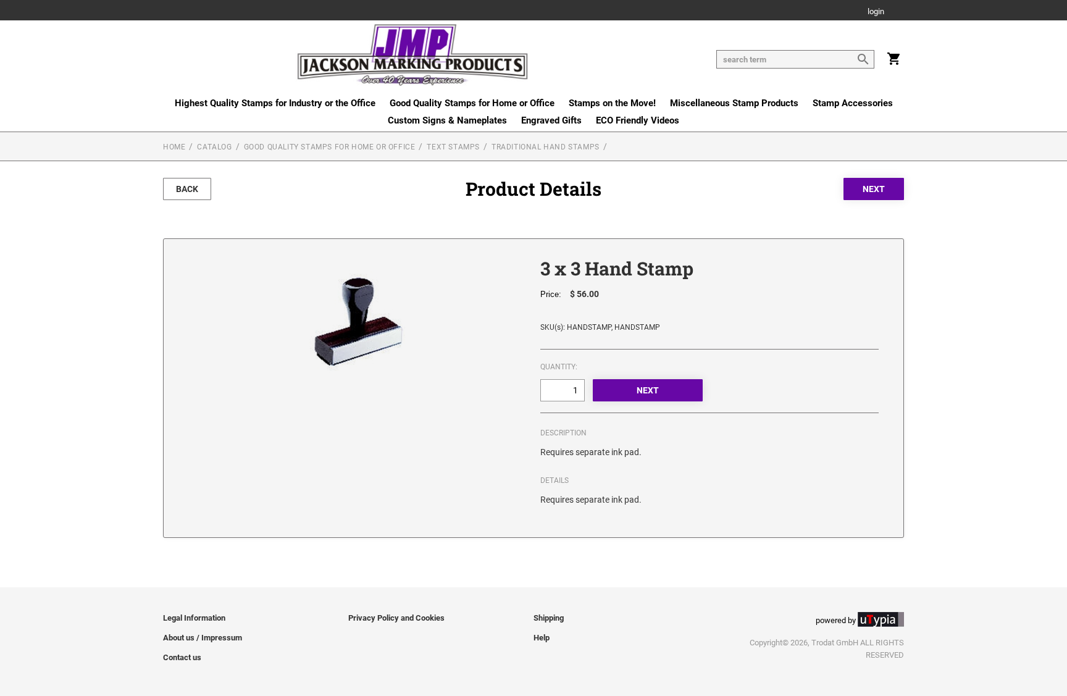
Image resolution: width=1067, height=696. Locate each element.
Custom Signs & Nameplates (447, 120)
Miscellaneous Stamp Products (734, 103)
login (876, 12)
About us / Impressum (202, 637)
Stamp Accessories (853, 103)
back (187, 189)
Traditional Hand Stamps (546, 147)
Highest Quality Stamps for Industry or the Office (275, 103)
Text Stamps (453, 147)
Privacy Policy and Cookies (396, 618)
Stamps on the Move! (612, 103)
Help (542, 637)
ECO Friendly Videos (637, 120)
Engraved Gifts (551, 120)
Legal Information (194, 618)
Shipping (549, 618)
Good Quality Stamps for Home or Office (472, 103)
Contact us (182, 657)
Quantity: (558, 367)
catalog (214, 147)
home (174, 147)
